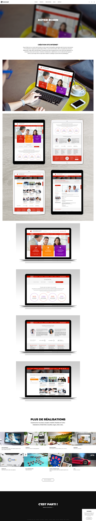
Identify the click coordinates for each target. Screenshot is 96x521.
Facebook (37, 519)
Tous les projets (94, 2)
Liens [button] (64, 519)
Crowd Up (4, 468)
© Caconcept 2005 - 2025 (31, 519)
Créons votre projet (47, 507)
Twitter (57, 519)
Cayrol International (54, 468)
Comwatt (28, 447)
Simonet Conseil (91, 2)
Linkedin (53, 519)
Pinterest (46, 519)
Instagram (42, 519)
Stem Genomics (5, 447)
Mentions (61, 519)
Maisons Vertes (89, 2)
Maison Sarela (53, 447)
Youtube (50, 519)
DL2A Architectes (29, 468)
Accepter (89, 518)
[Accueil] (5, 2)
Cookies (67, 519)
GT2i (74, 468)
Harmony (76, 447)
